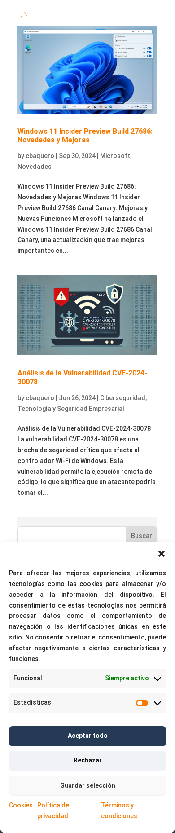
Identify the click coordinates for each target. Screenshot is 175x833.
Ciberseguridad (122, 397)
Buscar (141, 535)
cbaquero (40, 155)
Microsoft (115, 155)
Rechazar (88, 760)
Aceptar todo (88, 735)
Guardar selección (87, 785)
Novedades (35, 166)
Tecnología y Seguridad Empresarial (71, 408)
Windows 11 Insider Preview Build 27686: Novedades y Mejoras (85, 135)
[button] (161, 553)
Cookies (21, 805)
